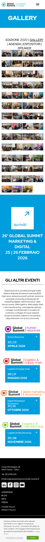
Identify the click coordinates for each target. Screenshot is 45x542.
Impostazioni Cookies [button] (14, 538)
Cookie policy (8, 507)
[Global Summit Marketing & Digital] (14, 4)
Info (4, 499)
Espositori (32, 44)
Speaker (24, 48)
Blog (4, 495)
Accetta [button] (33, 538)
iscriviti (20, 224)
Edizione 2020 (17, 40)
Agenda (14, 44)
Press (5, 502)
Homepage (7, 492)
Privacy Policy (9, 510)
